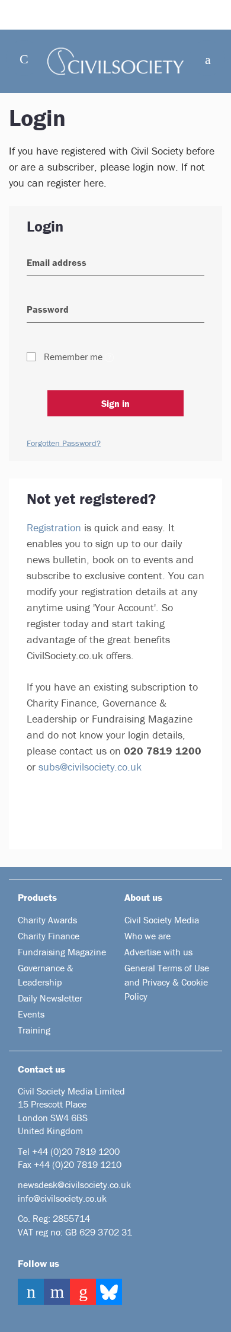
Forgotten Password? (64, 443)
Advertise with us (158, 952)
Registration (54, 527)
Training (34, 1030)
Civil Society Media (161, 920)
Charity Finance (48, 936)
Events (31, 1014)
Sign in (115, 403)
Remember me (73, 356)
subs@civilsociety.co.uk (90, 766)
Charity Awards (47, 920)
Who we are (147, 936)
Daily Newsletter (50, 998)
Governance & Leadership (45, 975)
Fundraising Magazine (62, 952)
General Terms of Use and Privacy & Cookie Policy (166, 982)
